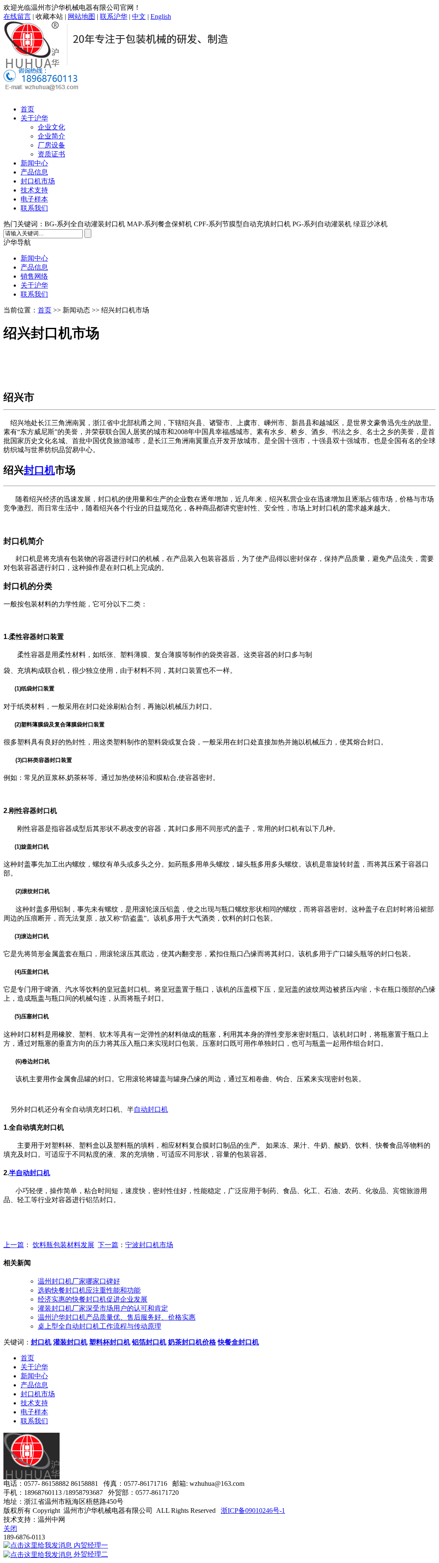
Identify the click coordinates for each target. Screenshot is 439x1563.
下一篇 (108, 1244)
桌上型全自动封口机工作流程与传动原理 (99, 1326)
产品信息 (34, 172)
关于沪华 (34, 118)
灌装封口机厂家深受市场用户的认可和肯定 (103, 1308)
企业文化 (51, 127)
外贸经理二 (90, 1554)
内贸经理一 (90, 1545)
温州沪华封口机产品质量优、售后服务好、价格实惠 (116, 1317)
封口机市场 (38, 181)
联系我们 (34, 208)
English (160, 16)
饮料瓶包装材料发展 (63, 1244)
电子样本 (34, 199)
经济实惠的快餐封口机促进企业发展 (92, 1299)
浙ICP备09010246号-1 (253, 1510)
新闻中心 (34, 163)
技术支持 (34, 190)
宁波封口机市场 (149, 1244)
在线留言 (17, 16)
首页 (27, 109)
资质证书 (51, 154)
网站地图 (81, 16)
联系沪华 (113, 16)
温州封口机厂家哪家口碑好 (79, 1281)
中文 (139, 16)
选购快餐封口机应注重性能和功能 (89, 1290)
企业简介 (51, 136)
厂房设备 (51, 145)
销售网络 (34, 276)
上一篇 (13, 1244)
